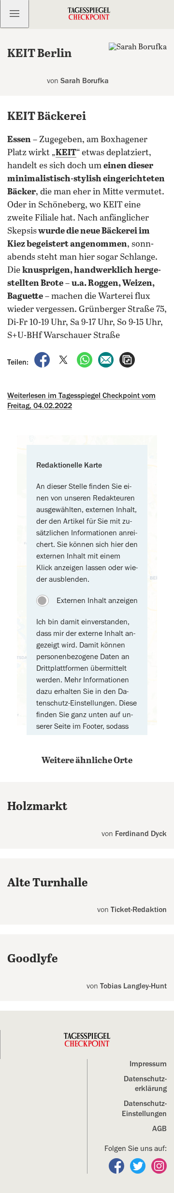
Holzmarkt (37, 806)
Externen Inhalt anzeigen (97, 600)
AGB (159, 1129)
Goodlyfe (32, 959)
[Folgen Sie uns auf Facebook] (117, 1165)
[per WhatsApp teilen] (85, 359)
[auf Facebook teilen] (43, 359)
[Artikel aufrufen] (127, 359)
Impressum (148, 1064)
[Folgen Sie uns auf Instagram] (159, 1165)
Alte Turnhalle (47, 883)
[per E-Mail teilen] (107, 359)
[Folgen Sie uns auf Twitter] (138, 1165)
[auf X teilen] (64, 359)
